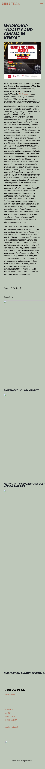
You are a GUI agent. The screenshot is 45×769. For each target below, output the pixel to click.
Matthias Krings (25, 94)
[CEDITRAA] (11, 4)
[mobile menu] (42, 4)
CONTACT (9, 709)
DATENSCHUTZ (11, 720)
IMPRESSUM (10, 716)
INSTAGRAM (10, 694)
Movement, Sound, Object (21, 390)
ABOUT (8, 713)
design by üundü (11, 727)
